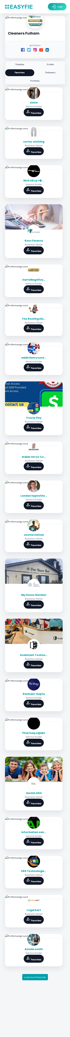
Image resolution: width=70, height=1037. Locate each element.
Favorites (20, 72)
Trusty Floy (33, 418)
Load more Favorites (35, 977)
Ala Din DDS (34, 793)
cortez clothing (33, 141)
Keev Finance (34, 240)
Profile (50, 64)
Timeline (19, 64)
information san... (33, 832)
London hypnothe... (33, 496)
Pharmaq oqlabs (33, 733)
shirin (34, 102)
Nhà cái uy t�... (33, 180)
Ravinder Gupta (34, 694)
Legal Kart (34, 910)
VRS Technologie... (33, 871)
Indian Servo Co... (34, 457)
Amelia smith (34, 949)
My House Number (33, 595)
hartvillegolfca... (33, 280)
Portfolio (35, 80)
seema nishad (34, 535)
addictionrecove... (33, 357)
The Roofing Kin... (34, 319)
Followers (50, 72)
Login (57, 6)
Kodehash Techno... (34, 655)
